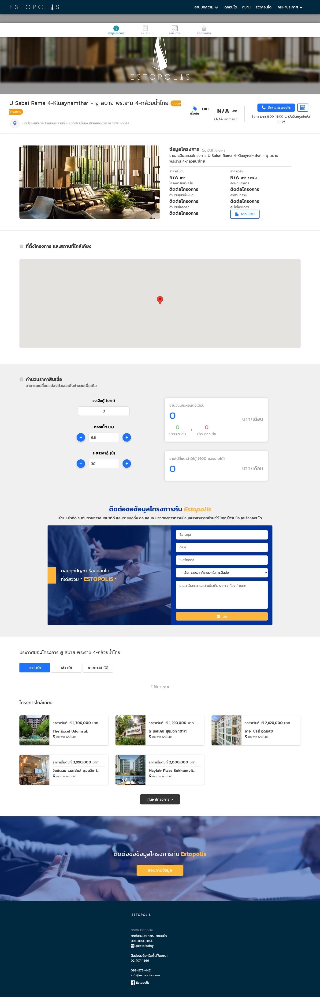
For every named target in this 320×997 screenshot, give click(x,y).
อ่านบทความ (204, 7)
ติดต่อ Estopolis (142, 930)
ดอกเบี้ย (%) (104, 427)
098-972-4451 (141, 970)
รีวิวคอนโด (264, 7)
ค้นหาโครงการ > (160, 799)
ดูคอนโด (230, 7)
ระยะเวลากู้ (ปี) (104, 453)
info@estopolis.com (145, 975)
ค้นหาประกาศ (288, 7)
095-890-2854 (142, 940)
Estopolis (142, 982)
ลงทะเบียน (247, 214)
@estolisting (144, 945)
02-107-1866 (140, 960)
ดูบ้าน (246, 7)
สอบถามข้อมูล (160, 870)
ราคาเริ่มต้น (199, 111)
